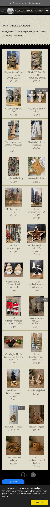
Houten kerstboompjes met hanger (36, 212)
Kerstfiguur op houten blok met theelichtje (13, 393)
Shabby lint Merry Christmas (36, 143)
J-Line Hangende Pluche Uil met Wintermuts (13, 285)
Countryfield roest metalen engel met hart (13, 145)
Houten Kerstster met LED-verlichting (36, 248)
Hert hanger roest (13, 427)
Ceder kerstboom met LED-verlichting (36, 321)
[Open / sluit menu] (3, 10)
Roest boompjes (36, 427)
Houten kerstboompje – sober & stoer (36, 357)
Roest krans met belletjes (13, 459)
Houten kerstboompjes (13, 247)
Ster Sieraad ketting (13, 178)
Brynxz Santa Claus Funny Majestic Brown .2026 (13, 75)
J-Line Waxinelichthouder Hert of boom (36, 285)
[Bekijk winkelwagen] (47, 10)
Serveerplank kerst (36, 178)
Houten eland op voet (13, 210)
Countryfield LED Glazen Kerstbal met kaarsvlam (13, 357)
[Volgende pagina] (33, 474)
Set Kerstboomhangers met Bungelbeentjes (13, 321)
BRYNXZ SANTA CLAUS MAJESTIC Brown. (36, 75)
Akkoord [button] (39, 502)
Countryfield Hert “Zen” (13, 110)
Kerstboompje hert (36, 390)
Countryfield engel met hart (36, 110)
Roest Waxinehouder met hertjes (36, 460)
